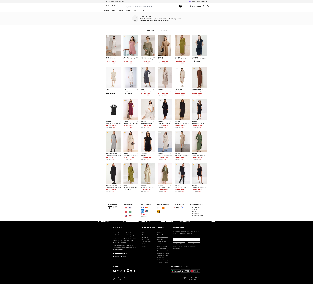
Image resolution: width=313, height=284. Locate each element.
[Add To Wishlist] (120, 57)
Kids (143, 10)
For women (179, 243)
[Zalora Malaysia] (130, 208)
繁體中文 (117, 256)
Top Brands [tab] (163, 30)
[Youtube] (131, 270)
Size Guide (145, 235)
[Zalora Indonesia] (130, 215)
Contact (115, 279)
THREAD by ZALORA (162, 262)
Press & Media (161, 235)
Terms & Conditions (162, 255)
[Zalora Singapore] (126, 208)
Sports (128, 10)
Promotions (160, 239)
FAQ (143, 232)
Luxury (120, 10)
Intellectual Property (162, 260)
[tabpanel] (156, 113)
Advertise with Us (162, 246)
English (125, 256)
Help (120, 279)
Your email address (178, 236)
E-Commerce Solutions (163, 250)
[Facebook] (118, 270)
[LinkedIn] (134, 270)
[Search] (180, 6)
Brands (144, 246)
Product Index (146, 239)
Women (106, 10)
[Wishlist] (204, 6)
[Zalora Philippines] (126, 215)
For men (194, 243)
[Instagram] (121, 270)
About (182, 277)
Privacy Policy (161, 257)
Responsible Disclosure (163, 237)
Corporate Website (162, 248)
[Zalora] (111, 6)
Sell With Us (160, 244)
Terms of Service (195, 277)
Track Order (145, 244)
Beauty (136, 10)
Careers (159, 232)
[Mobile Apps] (114, 270)
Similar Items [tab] (150, 30)
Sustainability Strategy (163, 253)
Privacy (187, 277)
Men (113, 10)
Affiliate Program (161, 241)
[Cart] (208, 6)
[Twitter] (124, 270)
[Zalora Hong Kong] (126, 212)
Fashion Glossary (146, 241)
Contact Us (145, 237)
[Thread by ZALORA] (128, 270)
